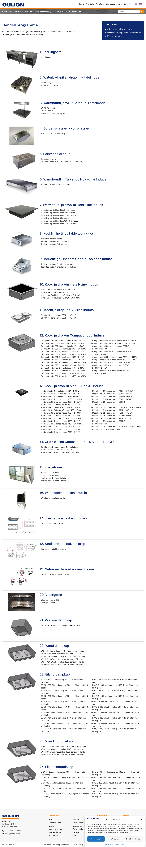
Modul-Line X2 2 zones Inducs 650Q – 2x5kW (61, 418)
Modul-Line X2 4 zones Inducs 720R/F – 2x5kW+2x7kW (116, 426)
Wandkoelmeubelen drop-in (53, 498)
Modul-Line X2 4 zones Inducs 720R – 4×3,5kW (112, 410)
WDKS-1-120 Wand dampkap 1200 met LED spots (62, 664)
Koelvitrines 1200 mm (50, 472)
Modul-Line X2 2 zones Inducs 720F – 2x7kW (60, 432)
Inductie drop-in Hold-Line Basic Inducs (58, 210)
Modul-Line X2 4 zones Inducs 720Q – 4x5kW (112, 415)
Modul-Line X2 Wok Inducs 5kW (106, 429)
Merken (28, 11)
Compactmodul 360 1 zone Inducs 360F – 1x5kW (62, 346)
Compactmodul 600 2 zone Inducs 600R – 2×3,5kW (63, 349)
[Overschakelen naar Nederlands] (136, 3)
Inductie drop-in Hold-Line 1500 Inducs (58, 213)
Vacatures (100, 4)
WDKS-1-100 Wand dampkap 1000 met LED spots (62, 659)
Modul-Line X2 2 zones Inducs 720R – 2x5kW (60, 426)
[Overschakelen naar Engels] (140, 3)
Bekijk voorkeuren (133, 839)
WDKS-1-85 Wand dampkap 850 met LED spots (61, 654)
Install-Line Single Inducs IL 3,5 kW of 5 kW (59, 289)
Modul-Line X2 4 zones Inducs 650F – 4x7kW (112, 399)
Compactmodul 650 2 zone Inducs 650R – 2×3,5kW (63, 354)
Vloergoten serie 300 (50, 603)
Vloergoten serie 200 (50, 600)
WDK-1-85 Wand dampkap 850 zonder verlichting (62, 651)
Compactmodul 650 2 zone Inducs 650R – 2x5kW (62, 357)
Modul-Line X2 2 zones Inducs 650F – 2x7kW (60, 421)
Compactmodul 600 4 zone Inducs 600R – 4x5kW (62, 373)
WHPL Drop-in (47, 111)
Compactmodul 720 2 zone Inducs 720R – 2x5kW (62, 365)
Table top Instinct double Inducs (55, 241)
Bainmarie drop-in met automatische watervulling (62, 162)
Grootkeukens (15, 11)
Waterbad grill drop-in (50, 85)
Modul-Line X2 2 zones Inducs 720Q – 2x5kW (61, 429)
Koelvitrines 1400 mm (50, 475)
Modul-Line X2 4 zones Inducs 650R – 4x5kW (112, 394)
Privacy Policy (119, 844)
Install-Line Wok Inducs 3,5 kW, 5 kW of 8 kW (60, 298)
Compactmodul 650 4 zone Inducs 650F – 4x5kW (114, 343)
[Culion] (13, 5)
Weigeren (115, 839)
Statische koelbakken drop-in (53, 549)
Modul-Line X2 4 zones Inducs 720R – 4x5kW (112, 413)
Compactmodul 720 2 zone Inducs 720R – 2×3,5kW (63, 362)
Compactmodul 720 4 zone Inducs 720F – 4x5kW (113, 362)
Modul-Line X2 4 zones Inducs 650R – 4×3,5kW (112, 391)
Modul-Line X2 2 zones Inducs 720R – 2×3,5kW (61, 424)
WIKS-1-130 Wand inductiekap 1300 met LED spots (63, 754)
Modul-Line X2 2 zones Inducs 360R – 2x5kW (61, 402)
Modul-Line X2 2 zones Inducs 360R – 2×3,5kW (61, 399)
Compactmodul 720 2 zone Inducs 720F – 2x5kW (62, 368)
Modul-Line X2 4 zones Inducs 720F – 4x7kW (112, 418)
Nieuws (81, 4)
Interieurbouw (61, 11)
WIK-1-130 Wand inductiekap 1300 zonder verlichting (63, 752)
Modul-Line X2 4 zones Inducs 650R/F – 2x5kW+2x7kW (116, 407)
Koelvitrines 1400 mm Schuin (53, 481)
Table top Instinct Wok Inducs (53, 244)
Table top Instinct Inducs (51, 238)
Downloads (110, 4)
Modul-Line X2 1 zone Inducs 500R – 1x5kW (60, 396)
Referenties (77, 11)
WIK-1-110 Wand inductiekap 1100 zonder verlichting (63, 746)
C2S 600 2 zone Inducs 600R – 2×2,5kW (58, 315)
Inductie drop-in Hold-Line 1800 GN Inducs (59, 221)
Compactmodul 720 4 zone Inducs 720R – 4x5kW (114, 360)
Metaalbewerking (43, 11)
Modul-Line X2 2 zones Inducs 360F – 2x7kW (60, 405)
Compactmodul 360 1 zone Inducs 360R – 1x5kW (62, 343)
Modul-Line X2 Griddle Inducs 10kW (56, 450)
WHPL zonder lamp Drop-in (53, 113)
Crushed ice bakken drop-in (53, 523)
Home (4, 11)
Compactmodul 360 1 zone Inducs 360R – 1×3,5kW (63, 340)
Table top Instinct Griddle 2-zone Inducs (58, 267)
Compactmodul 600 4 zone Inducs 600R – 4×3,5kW (63, 371)
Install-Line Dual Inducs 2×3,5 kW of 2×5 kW (60, 295)
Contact (127, 4)
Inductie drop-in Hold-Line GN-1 (55, 218)
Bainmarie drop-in (48, 159)
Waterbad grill (47, 82)
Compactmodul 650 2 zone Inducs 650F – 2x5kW (62, 360)
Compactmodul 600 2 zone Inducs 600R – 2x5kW (62, 351)
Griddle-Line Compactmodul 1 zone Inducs (59, 447)
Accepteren (96, 839)
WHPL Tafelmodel (48, 108)
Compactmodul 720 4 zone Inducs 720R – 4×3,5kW (114, 357)
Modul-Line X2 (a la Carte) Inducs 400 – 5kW (60, 407)
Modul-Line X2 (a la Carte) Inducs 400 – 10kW (61, 410)
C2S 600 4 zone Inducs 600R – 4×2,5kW (58, 318)
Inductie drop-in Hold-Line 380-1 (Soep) (58, 215)
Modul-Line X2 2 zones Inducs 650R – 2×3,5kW (61, 413)
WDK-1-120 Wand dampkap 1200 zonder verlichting (63, 662)
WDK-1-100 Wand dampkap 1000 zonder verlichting (63, 656)
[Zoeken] (142, 11)
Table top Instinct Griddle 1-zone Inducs (58, 264)
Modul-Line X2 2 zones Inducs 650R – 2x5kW (61, 415)
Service (119, 4)
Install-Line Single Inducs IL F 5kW (55, 292)
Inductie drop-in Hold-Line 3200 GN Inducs (59, 223)
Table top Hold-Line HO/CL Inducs (56, 184)
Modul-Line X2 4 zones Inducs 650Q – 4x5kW (112, 396)
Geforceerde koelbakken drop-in (55, 574)
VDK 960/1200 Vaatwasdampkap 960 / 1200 (60, 625)
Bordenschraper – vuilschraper (54, 133)
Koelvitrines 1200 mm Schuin (53, 478)
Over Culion (90, 4)
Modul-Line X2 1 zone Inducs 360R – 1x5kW (60, 391)
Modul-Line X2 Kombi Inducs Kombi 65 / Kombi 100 (63, 452)
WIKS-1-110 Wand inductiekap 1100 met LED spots (62, 749)
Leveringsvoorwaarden (62, 845)
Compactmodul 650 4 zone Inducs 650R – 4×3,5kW (63, 376)
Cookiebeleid (109, 844)
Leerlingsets (46, 57)
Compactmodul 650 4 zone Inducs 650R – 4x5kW (114, 340)
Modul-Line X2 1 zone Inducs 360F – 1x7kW (60, 394)
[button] (141, 819)
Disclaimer (47, 845)
